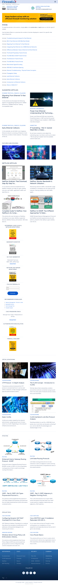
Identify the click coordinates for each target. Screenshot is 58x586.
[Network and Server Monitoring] (12, 276)
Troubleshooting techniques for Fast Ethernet (19, 38)
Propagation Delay (12, 73)
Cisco (18, 551)
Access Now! (13, 263)
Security (34, 551)
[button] (55, 1)
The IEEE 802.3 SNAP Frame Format (16, 55)
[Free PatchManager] (12, 331)
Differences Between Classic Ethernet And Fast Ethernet (22, 50)
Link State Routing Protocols (39, 458)
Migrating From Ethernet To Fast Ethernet (18, 44)
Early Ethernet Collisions (13, 79)
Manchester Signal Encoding (14, 64)
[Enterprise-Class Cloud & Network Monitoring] (12, 234)
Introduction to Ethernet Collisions (16, 82)
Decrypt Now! (12, 319)
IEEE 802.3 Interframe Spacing (15, 67)
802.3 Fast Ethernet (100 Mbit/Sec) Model (18, 41)
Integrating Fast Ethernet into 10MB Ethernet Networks (22, 47)
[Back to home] (9, 1)
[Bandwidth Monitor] (12, 249)
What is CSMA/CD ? (12, 85)
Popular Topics (6, 512)
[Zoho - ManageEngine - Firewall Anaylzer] (29, 17)
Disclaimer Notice (29, 583)
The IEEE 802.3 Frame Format (15, 61)
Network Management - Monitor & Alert (14, 302)
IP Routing (5, 436)
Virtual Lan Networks (8, 359)
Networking (6, 551)
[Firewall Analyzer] (12, 346)
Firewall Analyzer (9, 307)
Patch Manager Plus (10, 306)
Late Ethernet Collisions (13, 76)
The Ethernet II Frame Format (15, 58)
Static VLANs (6, 417)
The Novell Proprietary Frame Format (17, 53)
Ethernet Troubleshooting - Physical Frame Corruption (21, 70)
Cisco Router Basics (36, 535)
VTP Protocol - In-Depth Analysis (13, 383)
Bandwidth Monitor (10, 304)
